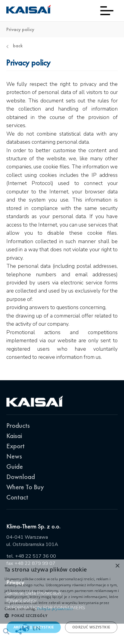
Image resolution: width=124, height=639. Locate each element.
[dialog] (62, 599)
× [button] (117, 566)
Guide (14, 466)
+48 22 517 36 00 (35, 556)
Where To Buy (25, 487)
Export (15, 446)
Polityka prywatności (55, 608)
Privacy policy (20, 30)
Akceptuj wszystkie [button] (34, 627)
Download (20, 476)
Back (18, 45)
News (14, 456)
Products (18, 425)
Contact (17, 497)
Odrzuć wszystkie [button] (91, 627)
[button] (62, 615)
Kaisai (14, 435)
